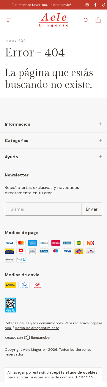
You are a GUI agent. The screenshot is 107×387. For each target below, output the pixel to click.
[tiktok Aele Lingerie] (104, 4)
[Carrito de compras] (98, 20)
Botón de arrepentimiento (37, 328)
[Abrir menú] (9, 20)
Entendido (84, 377)
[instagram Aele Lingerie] (87, 4)
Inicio (9, 40)
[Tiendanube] (28, 339)
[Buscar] (86, 20)
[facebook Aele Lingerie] (95, 4)
